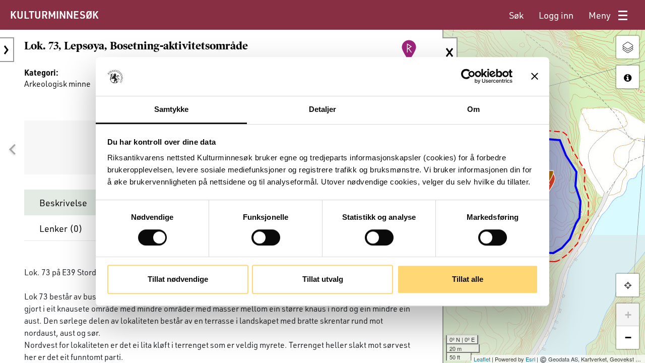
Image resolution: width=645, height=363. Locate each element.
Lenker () (61, 228)
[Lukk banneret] (534, 76)
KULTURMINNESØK (54, 14)
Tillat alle (467, 279)
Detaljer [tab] (323, 109)
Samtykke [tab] (171, 109)
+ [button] (628, 315)
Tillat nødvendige (178, 279)
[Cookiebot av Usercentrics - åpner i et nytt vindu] (468, 76)
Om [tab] (473, 109)
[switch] (265, 237)
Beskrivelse (63, 203)
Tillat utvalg (322, 279)
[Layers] (627, 47)
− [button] (628, 337)
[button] (12, 150)
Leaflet (482, 359)
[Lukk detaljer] (450, 52)
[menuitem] (516, 15)
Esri (530, 359)
